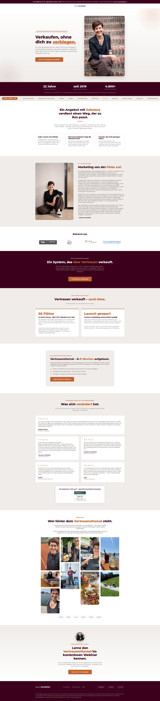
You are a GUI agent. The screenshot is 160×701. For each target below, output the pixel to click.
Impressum (66, 687)
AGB (83, 687)
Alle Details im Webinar (62, 379)
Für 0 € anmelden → (120, 1)
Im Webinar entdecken (80, 279)
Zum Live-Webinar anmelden (49, 59)
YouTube (120, 687)
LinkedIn (111, 687)
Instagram (101, 687)
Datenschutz (76, 687)
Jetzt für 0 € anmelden (80, 672)
